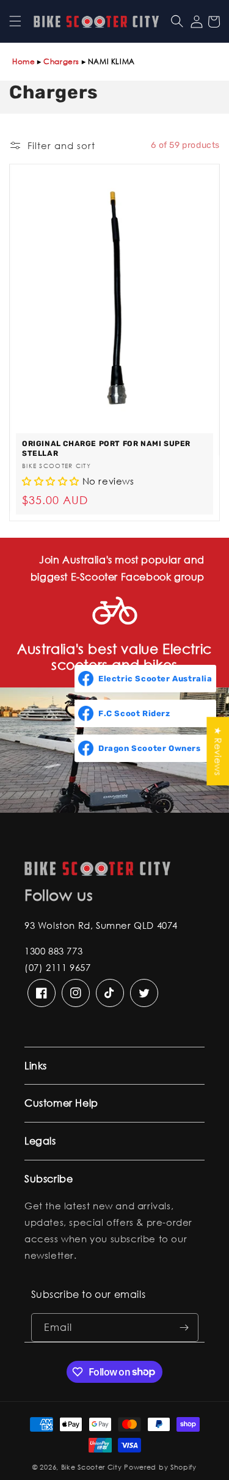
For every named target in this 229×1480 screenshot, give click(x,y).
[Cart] (213, 21)
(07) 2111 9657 (57, 967)
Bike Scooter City (91, 1467)
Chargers (61, 61)
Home (23, 61)
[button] (15, 21)
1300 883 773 (53, 951)
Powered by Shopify (160, 1467)
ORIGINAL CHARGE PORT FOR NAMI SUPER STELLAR (106, 448)
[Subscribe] (184, 1327)
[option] (114, 342)
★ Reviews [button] (218, 751)
